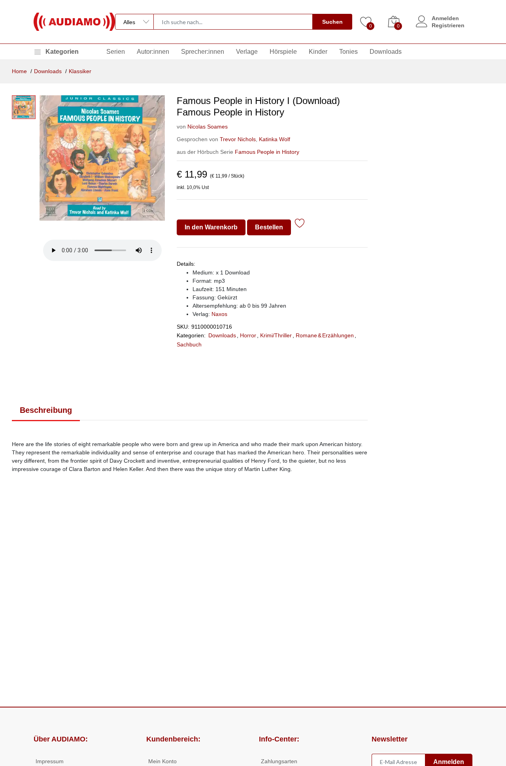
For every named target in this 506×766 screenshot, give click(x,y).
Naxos (219, 314)
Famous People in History (267, 152)
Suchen (332, 22)
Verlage (247, 51)
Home (19, 71)
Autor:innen (153, 51)
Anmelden (445, 18)
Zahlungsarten (279, 761)
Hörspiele (283, 51)
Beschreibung (46, 410)
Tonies (348, 51)
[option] (102, 164)
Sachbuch (189, 344)
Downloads (386, 51)
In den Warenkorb (211, 227)
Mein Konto (162, 761)
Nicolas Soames (207, 126)
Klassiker (80, 71)
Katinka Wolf (273, 139)
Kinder (318, 51)
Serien (115, 51)
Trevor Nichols (238, 139)
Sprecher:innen (202, 51)
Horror (248, 335)
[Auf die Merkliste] (300, 224)
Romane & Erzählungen (325, 335)
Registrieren (448, 25)
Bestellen (269, 227)
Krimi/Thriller (276, 335)
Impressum (50, 761)
